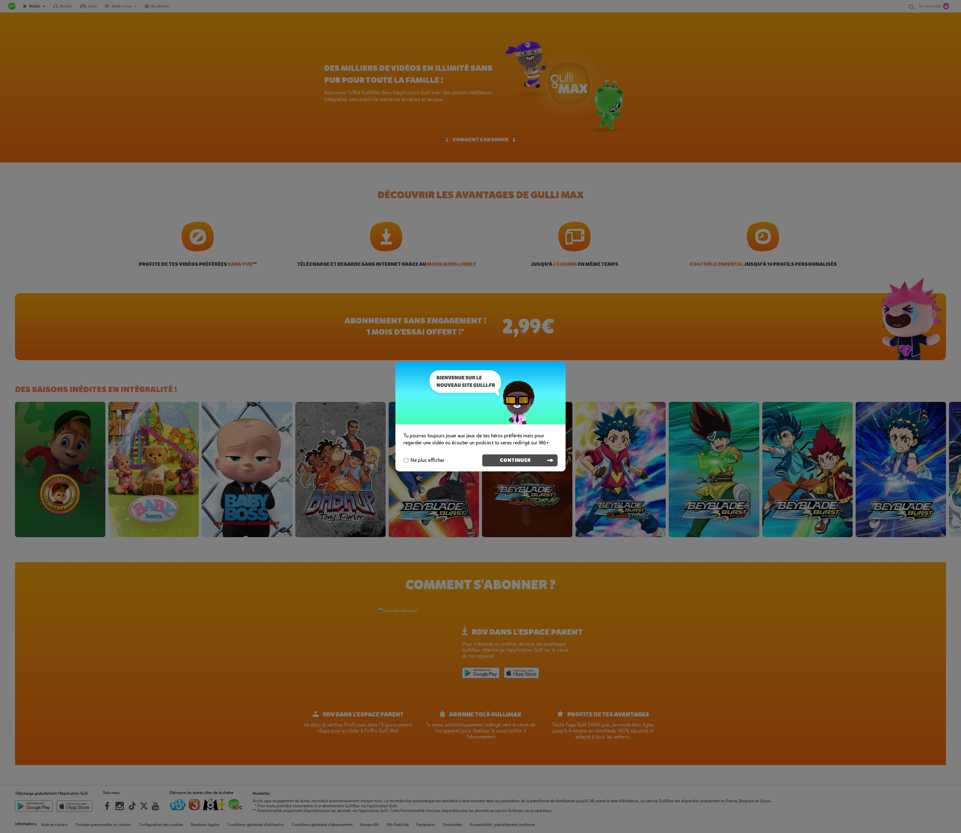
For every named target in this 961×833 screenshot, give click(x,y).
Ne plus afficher (427, 460)
